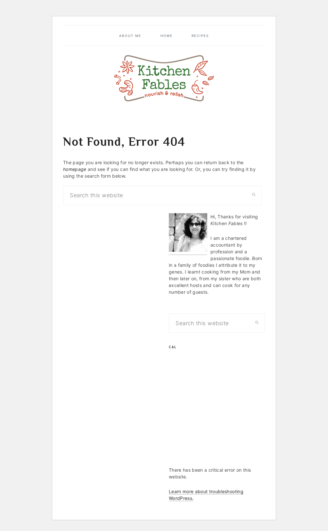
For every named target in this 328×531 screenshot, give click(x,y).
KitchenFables (164, 78)
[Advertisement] (217, 415)
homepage (74, 169)
